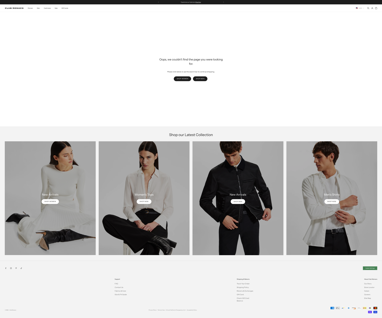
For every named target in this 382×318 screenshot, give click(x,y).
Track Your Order (243, 284)
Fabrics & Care (120, 291)
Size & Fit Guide (121, 294)
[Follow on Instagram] (11, 268)
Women (30, 8)
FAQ (116, 284)
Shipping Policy (243, 287)
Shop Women (182, 79)
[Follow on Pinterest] (16, 268)
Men (38, 8)
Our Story (367, 284)
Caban (366, 291)
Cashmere (47, 8)
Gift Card (240, 294)
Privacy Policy (152, 310)
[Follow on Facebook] (6, 268)
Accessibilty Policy (192, 310)
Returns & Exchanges (245, 291)
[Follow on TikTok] (21, 268)
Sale (56, 8)
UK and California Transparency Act (175, 310)
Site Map (367, 298)
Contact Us (119, 287)
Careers (367, 294)
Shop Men (200, 79)
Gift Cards (64, 8)
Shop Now (198, 2)
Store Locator (369, 287)
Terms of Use (161, 310)
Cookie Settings (370, 268)
